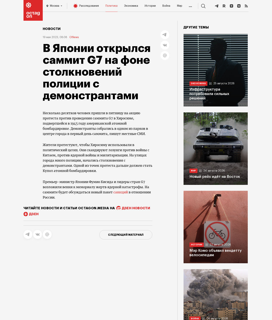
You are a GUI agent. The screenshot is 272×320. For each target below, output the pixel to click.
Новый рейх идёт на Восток (214, 177)
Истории (150, 6)
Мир (179, 6)
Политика (111, 6)
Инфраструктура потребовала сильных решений (209, 94)
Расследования (89, 6)
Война (166, 6)
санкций (121, 192)
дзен (33, 214)
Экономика (131, 6)
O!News (74, 37)
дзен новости (136, 208)
